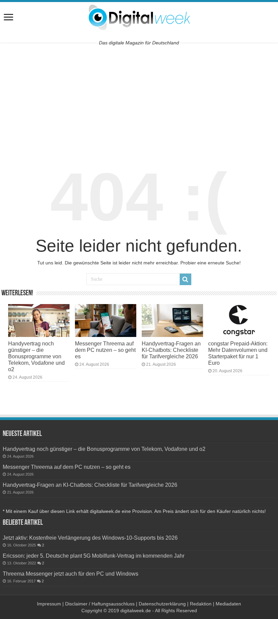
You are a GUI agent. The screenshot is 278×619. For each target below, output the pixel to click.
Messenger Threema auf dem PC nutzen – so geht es (105, 349)
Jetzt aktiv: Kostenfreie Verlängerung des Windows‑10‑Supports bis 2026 (90, 538)
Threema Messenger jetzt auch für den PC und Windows (70, 574)
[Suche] (185, 279)
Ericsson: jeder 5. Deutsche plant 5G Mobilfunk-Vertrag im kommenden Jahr (93, 556)
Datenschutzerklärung (162, 603)
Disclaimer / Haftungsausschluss (100, 603)
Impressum (49, 603)
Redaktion (201, 603)
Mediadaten (228, 603)
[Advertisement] (139, 98)
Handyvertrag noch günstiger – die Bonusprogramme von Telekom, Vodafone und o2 (36, 356)
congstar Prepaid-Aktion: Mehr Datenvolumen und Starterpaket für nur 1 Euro (237, 353)
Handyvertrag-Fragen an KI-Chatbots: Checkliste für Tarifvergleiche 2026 (171, 349)
